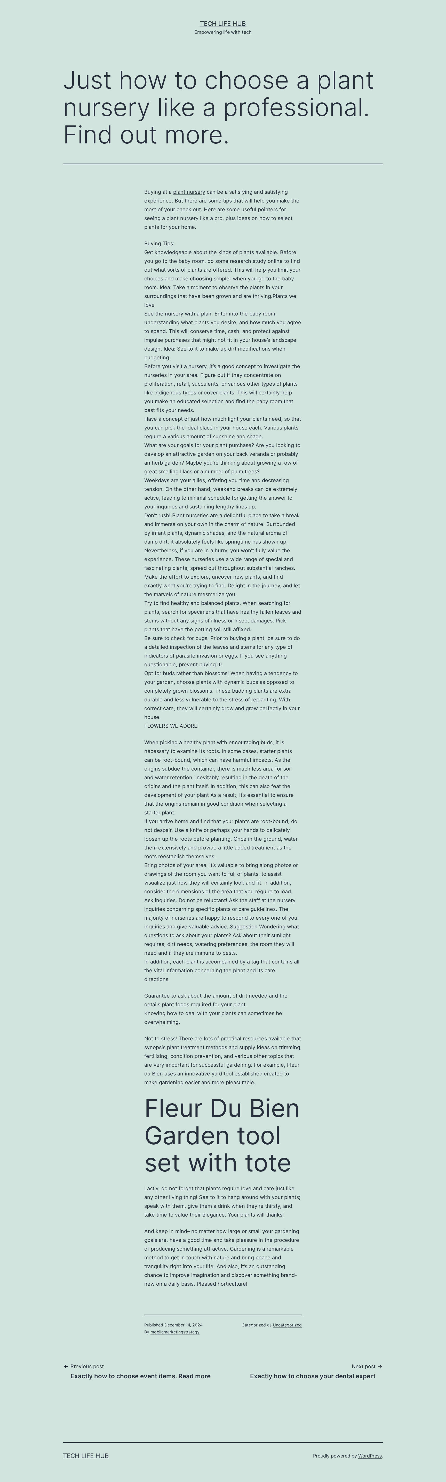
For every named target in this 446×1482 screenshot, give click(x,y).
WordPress (370, 1456)
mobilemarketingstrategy (175, 1331)
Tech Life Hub (223, 23)
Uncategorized (287, 1324)
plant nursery (189, 192)
